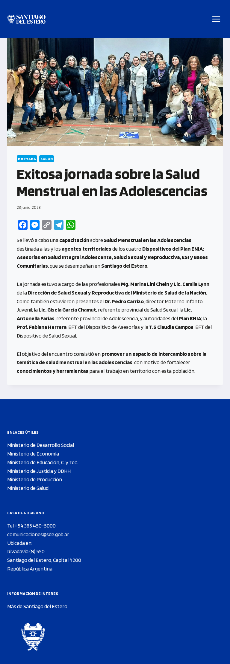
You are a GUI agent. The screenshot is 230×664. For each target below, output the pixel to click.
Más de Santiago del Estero (37, 606)
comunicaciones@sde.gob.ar (38, 534)
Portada (27, 159)
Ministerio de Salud (28, 488)
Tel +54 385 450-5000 (31, 525)
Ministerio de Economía (33, 453)
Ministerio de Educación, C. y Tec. (42, 462)
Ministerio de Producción (34, 479)
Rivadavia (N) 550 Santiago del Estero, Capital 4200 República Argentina (44, 560)
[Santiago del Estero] (26, 19)
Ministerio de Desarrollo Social (40, 445)
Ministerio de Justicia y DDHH (39, 471)
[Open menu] (216, 19)
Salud (46, 159)
